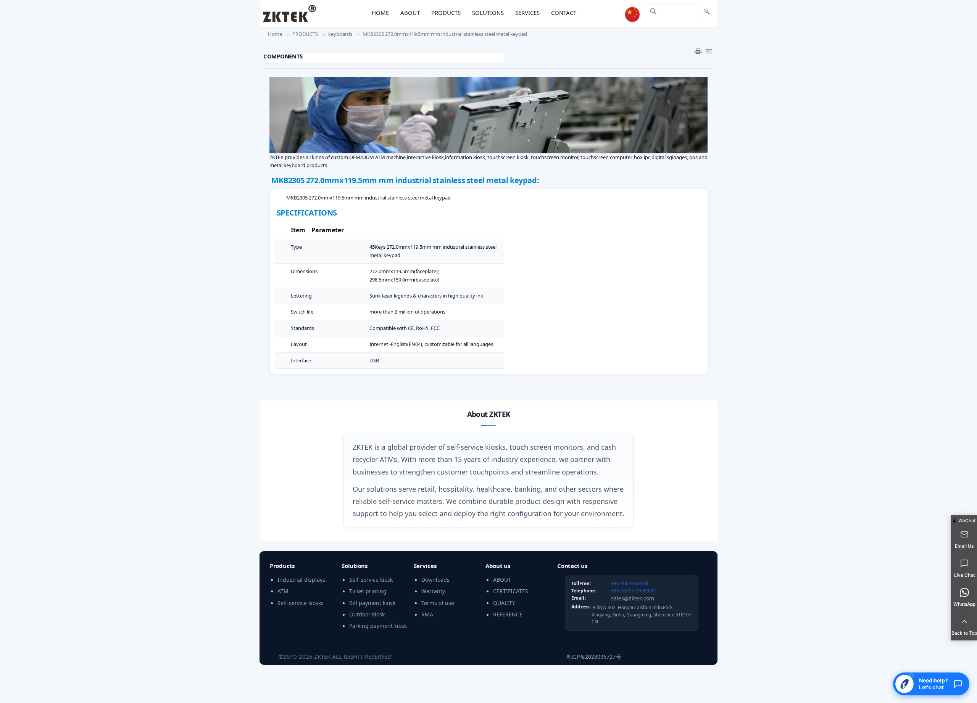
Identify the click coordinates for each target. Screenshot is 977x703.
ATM (283, 591)
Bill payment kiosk (372, 602)
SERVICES (527, 12)
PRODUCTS (446, 12)
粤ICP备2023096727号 (593, 656)
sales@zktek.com (632, 598)
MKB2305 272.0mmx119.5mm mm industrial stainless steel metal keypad (445, 34)
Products (282, 565)
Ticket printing (368, 591)
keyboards (340, 34)
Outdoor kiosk (367, 614)
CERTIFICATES (510, 591)
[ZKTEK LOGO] (289, 13)
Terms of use (437, 602)
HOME (380, 12)
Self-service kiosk (371, 579)
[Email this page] (709, 51)
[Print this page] (698, 51)
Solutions (354, 565)
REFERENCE (507, 614)
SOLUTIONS (488, 12)
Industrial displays (301, 579)
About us (497, 565)
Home (275, 34)
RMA (427, 614)
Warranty (433, 591)
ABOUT (410, 12)
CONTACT (563, 12)
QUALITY (504, 602)
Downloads (435, 579)
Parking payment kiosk (378, 625)
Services (425, 565)
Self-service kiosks (300, 602)
